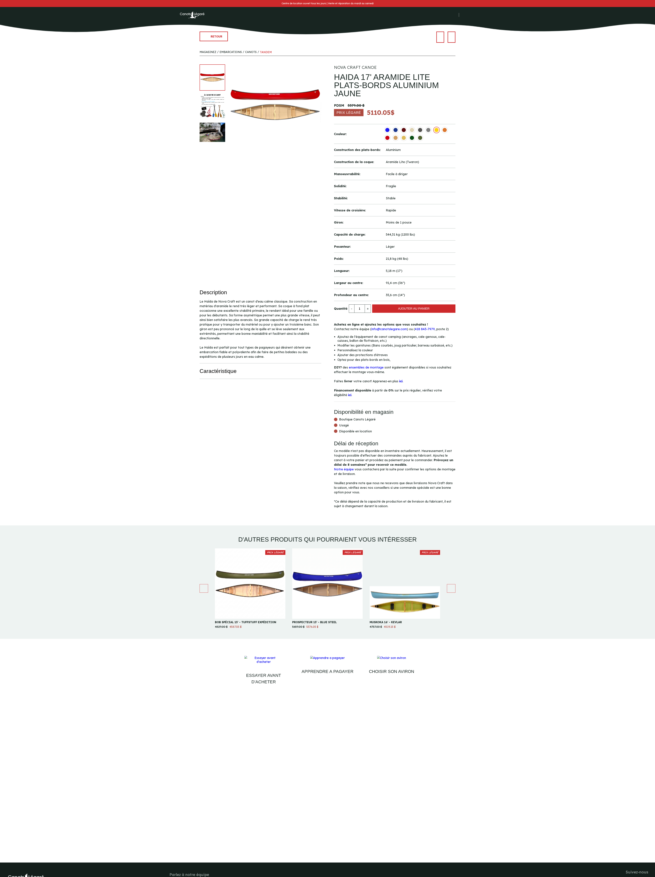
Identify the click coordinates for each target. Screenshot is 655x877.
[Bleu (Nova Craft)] (387, 130)
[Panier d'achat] (474, 15)
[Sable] (395, 138)
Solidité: (340, 186)
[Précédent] (440, 37)
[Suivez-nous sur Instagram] (451, 15)
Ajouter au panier (414, 308)
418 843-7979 (425, 329)
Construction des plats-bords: (357, 150)
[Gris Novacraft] (428, 130)
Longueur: (342, 271)
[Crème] (412, 130)
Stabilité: (341, 198)
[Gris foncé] (420, 130)
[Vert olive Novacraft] (420, 138)
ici (401, 381)
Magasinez (208, 52)
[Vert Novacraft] (412, 138)
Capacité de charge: (350, 234)
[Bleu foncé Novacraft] (395, 130)
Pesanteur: (342, 247)
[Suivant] (451, 37)
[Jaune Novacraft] (436, 130)
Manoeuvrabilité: (347, 174)
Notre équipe (344, 469)
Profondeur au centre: (351, 295)
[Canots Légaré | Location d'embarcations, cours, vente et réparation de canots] (192, 15)
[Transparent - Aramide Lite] (404, 138)
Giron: (339, 222)
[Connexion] (463, 15)
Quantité (340, 309)
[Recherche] (468, 15)
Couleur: (340, 134)
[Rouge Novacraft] (387, 138)
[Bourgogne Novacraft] (404, 130)
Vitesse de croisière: (350, 210)
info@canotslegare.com (389, 329)
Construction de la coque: (354, 162)
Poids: (339, 259)
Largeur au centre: (348, 283)
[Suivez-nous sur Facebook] (446, 15)
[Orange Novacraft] (444, 130)
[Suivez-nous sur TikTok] (456, 15)
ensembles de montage (366, 367)
